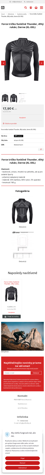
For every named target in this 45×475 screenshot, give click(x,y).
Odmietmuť (22, 468)
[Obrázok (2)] (22, 245)
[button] (26, 7)
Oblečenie (11, 14)
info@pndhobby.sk (17, 1)
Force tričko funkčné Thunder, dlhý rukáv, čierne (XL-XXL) (11, 284)
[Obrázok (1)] (22, 210)
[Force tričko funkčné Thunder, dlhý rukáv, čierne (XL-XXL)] (22, 59)
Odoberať (36, 373)
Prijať (22, 458)
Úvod (3, 14)
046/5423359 (29, 1)
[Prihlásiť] (31, 7)
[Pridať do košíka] (11, 316)
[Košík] (36, 7)
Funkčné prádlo (22, 14)
